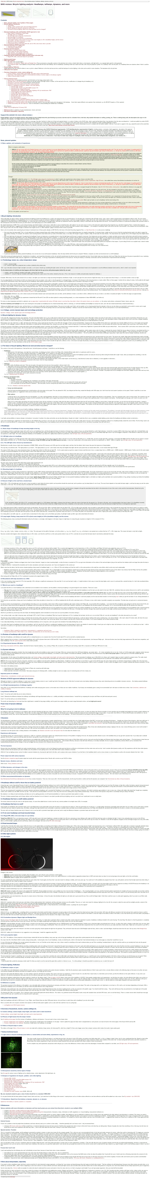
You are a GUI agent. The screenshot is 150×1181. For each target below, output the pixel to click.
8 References (5, 1105)
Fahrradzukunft (13, 1114)
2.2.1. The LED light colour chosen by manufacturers (41, 179)
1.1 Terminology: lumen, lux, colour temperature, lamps (19, 260)
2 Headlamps (5, 426)
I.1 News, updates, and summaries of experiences (15, 143)
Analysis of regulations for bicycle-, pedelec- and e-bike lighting (23, 85)
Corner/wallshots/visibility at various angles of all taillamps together (44, 75)
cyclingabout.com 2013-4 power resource (14, 1005)
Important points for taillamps (15, 46)
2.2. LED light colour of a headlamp (11, 436)
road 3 (117, 596)
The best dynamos (6, 746)
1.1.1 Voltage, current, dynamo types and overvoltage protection (22, 310)
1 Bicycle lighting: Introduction (11, 216)
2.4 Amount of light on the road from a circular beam (16, 480)
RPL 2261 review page (55, 820)
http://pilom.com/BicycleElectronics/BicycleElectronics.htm (24, 1110)
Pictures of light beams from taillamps (13, 1023)
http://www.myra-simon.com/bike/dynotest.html (21, 1113)
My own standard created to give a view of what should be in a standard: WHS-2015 (29, 101)
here (27, 211)
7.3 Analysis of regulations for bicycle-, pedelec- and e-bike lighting (21, 1075)
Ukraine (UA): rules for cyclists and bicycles (22, 95)
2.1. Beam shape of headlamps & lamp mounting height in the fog (20, 428)
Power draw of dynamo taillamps (11, 704)
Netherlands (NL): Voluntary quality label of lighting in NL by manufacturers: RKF (31, 90)
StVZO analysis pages (36, 342)
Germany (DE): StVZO (16, 86)
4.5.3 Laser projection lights (9, 935)
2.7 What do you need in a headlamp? (12, 585)
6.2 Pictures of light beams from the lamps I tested (15, 1016)
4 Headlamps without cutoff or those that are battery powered (21, 782)
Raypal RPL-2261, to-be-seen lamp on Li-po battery (20, 56)
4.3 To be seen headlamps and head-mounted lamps (18, 813)
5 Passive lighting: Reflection (10, 964)
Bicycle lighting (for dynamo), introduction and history (21, 28)
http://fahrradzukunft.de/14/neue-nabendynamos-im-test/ (15, 779)
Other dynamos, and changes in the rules (18, 52)
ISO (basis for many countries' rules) (13, 1091)
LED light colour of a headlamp (15, 34)
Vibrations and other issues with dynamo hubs (51, 730)
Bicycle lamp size (12, 80)
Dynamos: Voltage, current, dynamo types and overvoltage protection (18, 312)
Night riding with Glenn (21, 904)
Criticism (15, 1168)
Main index (3, 1)
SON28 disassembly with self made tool (18, 103)
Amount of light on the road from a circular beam (20, 38)
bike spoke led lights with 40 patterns (30, 906)
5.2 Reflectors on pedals (8, 982)
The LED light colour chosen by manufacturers (19, 35)
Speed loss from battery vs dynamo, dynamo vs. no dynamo (16, 1101)
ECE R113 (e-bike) (18, 98)
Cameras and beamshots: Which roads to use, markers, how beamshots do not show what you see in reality (31, 631)
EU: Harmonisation (16, 97)
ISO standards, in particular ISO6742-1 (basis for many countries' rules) (29, 99)
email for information (81, 133)
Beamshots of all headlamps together (17, 75)
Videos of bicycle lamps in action (16, 76)
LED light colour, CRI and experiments (17, 81)
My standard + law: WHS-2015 (132, 1096)
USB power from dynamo (9, 997)
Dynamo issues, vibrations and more (11, 761)
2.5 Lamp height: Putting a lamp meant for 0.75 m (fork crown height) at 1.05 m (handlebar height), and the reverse (34, 516)
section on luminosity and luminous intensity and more (127, 290)
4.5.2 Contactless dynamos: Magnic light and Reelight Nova (18, 917)
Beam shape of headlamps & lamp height (18, 33)
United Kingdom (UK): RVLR (11, 1083)
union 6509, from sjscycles (95, 723)
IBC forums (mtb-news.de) (16, 1126)
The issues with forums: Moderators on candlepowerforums (27, 188)
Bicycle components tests (18, 1)
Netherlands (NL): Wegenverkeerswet (20, 89)
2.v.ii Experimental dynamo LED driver (12, 643)
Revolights (10, 62)
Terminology (11, 25)
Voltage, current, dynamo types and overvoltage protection (22, 26)
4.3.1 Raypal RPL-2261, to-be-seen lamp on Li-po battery (17, 815)
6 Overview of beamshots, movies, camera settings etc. (19, 1009)
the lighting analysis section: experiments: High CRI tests (89, 180)
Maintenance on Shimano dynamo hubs (18, 102)
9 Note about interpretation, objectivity (13, 1161)
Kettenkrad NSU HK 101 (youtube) (52, 157)
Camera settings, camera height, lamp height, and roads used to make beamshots (28, 73)
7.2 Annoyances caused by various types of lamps (16, 1070)
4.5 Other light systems (8, 833)
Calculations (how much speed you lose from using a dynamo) (23, 84)
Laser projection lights (13, 64)
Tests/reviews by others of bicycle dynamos (119, 779)
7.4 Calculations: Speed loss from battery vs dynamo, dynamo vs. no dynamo (24, 1099)
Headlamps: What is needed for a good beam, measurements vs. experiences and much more (27, 630)
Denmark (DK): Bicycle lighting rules (20, 94)
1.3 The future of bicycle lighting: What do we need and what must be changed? (27, 346)
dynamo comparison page (11, 758)
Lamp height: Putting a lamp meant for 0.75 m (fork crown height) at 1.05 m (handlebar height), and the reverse (35, 39)
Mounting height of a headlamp (15, 37)
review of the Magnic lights (11, 920)
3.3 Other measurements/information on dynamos (15, 776)
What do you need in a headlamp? (16, 42)
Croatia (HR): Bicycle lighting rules (19, 93)
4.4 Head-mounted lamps (9, 823)
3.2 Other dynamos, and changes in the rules (14, 767)
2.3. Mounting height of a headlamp (11, 469)
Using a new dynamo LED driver (11, 645)
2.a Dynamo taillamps (8, 649)
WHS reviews (129, 150)
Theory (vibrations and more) (15, 763)
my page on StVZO (55, 977)
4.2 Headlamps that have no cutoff (12, 804)
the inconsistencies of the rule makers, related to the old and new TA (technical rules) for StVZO (51, 194)
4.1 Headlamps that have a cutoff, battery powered (17, 799)
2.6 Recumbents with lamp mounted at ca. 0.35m (15, 578)
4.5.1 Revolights (5, 836)
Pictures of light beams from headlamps (14, 1021)
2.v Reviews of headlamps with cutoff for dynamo (17, 634)
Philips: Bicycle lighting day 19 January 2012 (15, 107)
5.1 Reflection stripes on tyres (9, 967)
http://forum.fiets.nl (91, 230)
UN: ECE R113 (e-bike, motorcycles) (110, 187)
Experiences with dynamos (9, 733)
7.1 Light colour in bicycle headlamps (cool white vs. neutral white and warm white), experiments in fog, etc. (33, 1034)
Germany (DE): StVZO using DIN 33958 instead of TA (24, 88)
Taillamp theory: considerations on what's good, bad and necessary (17, 676)
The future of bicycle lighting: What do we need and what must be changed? (27, 29)
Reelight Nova (143, 928)
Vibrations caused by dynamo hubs (16, 50)
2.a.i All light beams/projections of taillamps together (16, 685)
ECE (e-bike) (9, 1090)
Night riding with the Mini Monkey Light (24, 907)
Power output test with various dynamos (18, 51)
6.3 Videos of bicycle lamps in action (11, 1025)
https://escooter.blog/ (116, 154)
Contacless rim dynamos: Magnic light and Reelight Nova (22, 63)
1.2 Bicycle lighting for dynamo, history (13, 315)
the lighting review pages (9, 1019)
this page (5, 1073)
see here (16, 701)
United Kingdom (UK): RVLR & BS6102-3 (21, 91)
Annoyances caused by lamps (15, 82)
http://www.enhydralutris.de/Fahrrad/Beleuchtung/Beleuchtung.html (26, 1112)
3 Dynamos (4, 718)
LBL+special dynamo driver (19, 640)
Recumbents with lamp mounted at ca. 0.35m (19, 41)
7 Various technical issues (9, 1032)
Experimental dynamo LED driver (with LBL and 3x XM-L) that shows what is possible (29, 43)
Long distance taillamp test (14, 47)
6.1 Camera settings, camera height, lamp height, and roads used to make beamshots (26, 1011)
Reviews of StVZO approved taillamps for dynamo (17, 678)
